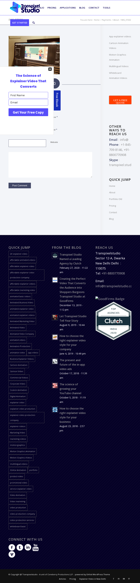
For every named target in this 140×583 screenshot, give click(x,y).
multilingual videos (18, 464)
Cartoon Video (16, 371)
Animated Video (17, 327)
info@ (124, 140)
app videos (33, 352)
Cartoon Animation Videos (118, 46)
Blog (111, 218)
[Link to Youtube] (123, 578)
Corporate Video (17, 383)
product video (16, 476)
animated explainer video (22, 309)
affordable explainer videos (22, 283)
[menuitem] (14, 7)
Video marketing (17, 501)
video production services (22, 520)
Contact (113, 212)
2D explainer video (18, 254)
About (112, 192)
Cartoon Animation (18, 365)
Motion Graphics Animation (117, 57)
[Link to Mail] (118, 578)
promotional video (18, 482)
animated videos (17, 340)
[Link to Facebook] (113, 578)
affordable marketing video (22, 290)
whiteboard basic (18, 526)
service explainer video (21, 488)
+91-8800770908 (113, 273)
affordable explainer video (22, 266)
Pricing (112, 205)
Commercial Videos (19, 377)
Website (54, 142)
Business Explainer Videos (22, 359)
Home (112, 185)
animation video (17, 352)
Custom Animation (18, 390)
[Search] (33, 22)
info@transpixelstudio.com (115, 286)
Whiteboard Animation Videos (118, 75)
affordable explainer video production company (22, 275)
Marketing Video (17, 432)
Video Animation (17, 495)
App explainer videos (120, 36)
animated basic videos (20, 296)
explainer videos (17, 426)
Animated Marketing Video (22, 321)
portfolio (33, 470)
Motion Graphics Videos (21, 457)
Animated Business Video (21, 302)
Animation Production (20, 346)
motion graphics (17, 445)
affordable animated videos (22, 260)
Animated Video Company (22, 334)
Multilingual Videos (119, 66)
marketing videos (18, 439)
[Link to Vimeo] (128, 578)
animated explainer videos (22, 315)
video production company (22, 514)
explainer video (17, 402)
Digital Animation (18, 396)
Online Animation (18, 470)
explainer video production (22, 408)
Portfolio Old (115, 199)
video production (18, 507)
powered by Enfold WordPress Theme (92, 574)
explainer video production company (22, 417)
